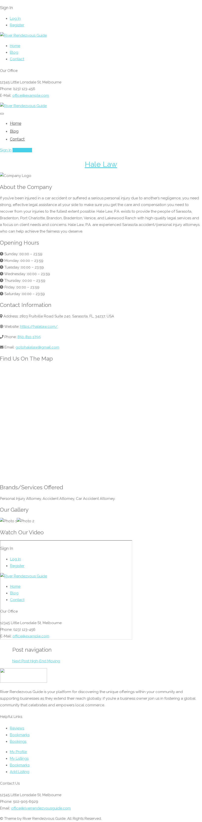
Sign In (6, 150)
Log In (15, 18)
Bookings (18, 741)
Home (15, 46)
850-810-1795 (29, 337)
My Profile (18, 752)
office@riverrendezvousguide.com (41, 808)
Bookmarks (20, 735)
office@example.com (30, 95)
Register (17, 25)
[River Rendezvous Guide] (23, 35)
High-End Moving (36, 661)
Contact (17, 59)
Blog (14, 52)
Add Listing (22, 150)
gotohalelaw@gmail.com (37, 347)
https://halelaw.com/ (39, 326)
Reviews (17, 728)
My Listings (19, 758)
